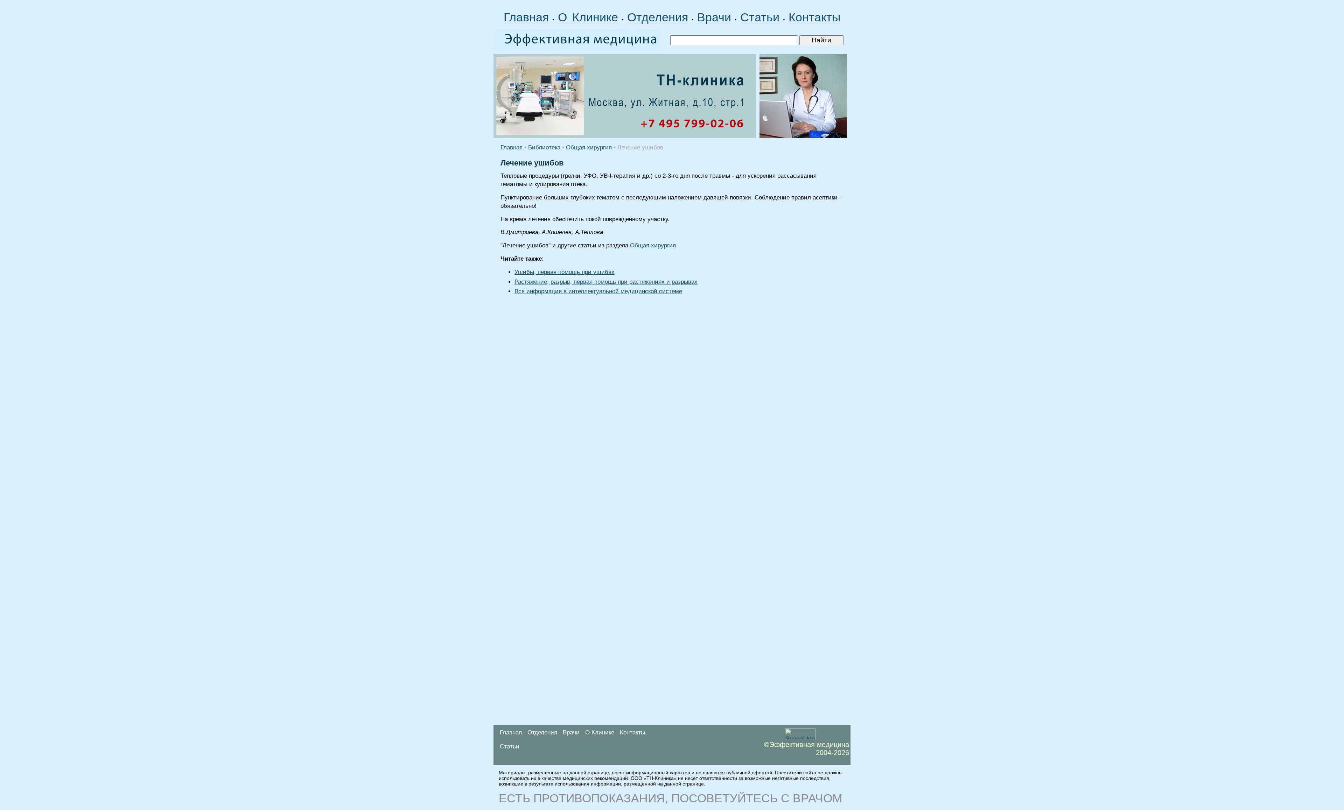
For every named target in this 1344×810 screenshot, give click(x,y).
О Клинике (588, 17)
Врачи (714, 17)
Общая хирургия (589, 147)
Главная (526, 17)
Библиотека (544, 147)
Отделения (657, 17)
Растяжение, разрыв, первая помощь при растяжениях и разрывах (606, 282)
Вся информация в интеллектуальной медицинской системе (598, 291)
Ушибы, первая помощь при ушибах (564, 272)
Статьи (759, 17)
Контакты (814, 17)
